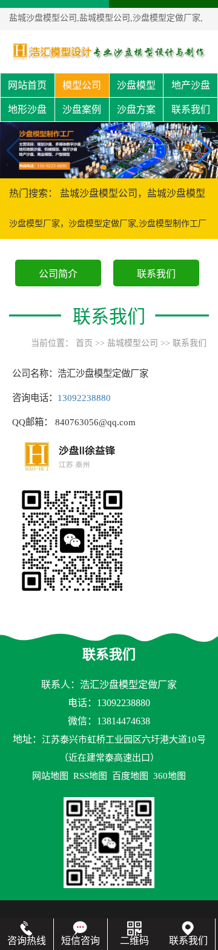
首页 (84, 343)
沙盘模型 (136, 85)
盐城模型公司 (132, 343)
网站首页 (27, 85)
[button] (104, 167)
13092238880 (84, 397)
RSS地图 (90, 776)
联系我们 (190, 109)
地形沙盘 (27, 109)
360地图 (169, 776)
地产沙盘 (190, 85)
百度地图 (130, 776)
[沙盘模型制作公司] (109, 51)
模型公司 (81, 85)
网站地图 (50, 776)
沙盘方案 (136, 109)
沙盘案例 (81, 109)
